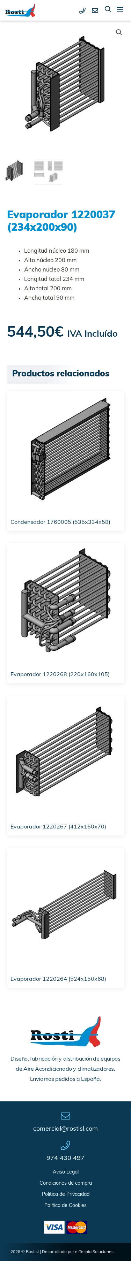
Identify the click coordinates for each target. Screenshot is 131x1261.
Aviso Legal (66, 1172)
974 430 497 (65, 1158)
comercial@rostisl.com (65, 1129)
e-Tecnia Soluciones (94, 1252)
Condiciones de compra (65, 1183)
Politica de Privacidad (65, 1194)
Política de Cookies (65, 1205)
